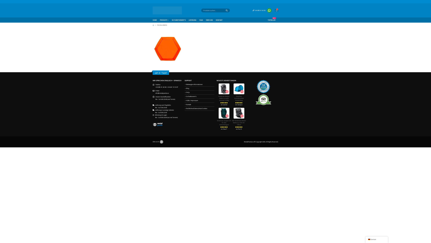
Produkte (163, 20)
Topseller (271, 19)
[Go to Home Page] (153, 25)
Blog (187, 88)
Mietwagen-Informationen (194, 84)
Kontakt (219, 20)
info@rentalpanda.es (162, 93)
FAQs (201, 20)
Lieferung (192, 20)
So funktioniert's (191, 96)
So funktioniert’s (179, 20)
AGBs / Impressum (192, 100)
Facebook (161, 142)
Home (155, 20)
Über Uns (209, 20)
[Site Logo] (167, 10)
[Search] (227, 10)
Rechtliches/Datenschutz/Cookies (196, 108)
